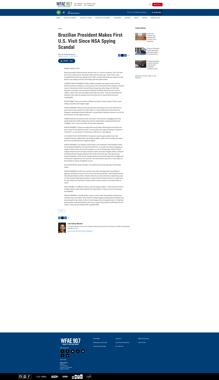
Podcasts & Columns (102, 18)
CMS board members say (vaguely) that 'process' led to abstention (151, 37)
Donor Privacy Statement (122, 342)
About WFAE (96, 338)
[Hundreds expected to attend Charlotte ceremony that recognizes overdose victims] (140, 64)
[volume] (63, 12)
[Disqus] (109, 265)
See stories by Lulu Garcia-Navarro (80, 231)
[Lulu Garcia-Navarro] (62, 228)
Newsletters (155, 18)
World (60, 28)
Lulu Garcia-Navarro (69, 54)
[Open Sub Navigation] (61, 18)
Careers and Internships (99, 346)
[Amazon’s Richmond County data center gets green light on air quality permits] (140, 51)
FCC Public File (119, 346)
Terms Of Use (142, 342)
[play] (58, 12)
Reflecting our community (100, 342)
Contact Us (118, 338)
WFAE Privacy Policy (143, 338)
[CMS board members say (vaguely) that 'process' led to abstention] (140, 36)
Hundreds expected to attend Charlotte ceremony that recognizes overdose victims (153, 65)
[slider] (66, 12)
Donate (158, 4)
